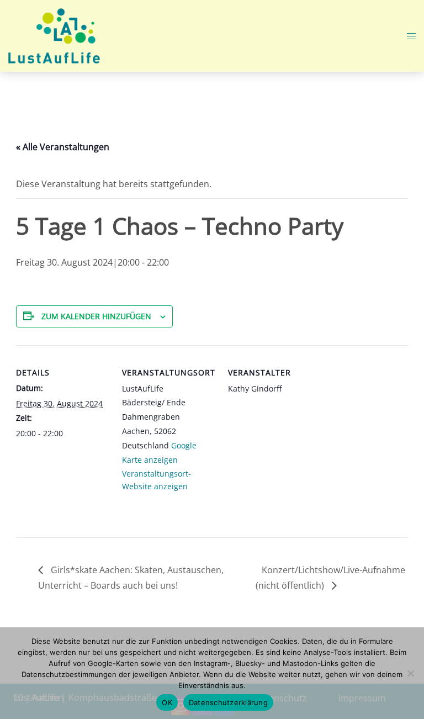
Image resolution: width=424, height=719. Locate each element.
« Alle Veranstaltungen (62, 147)
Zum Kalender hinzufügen (96, 316)
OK (167, 702)
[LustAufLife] (54, 35)
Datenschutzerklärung (228, 702)
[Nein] (410, 673)
